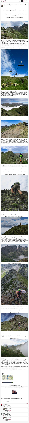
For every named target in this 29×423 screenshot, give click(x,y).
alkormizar (4, 413)
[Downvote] (4, 406)
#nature (18, 398)
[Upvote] (3, 406)
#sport (16, 398)
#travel (8, 398)
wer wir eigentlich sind (16, 11)
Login (19, 1)
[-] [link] (27, 404)
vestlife (4, 5)
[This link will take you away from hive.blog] (1, 377)
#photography (5, 398)
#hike (14, 398)
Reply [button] (10, 406)
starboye (4, 404)
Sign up (22, 1)
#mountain (20, 398)
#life (9, 398)
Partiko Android (9, 410)
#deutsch (8, 5)
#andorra (12, 398)
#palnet (2, 398)
